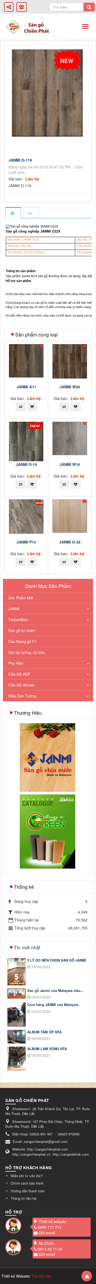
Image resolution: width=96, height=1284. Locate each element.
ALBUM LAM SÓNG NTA (47, 1048)
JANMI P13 (26, 542)
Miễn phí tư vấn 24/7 (27, 1175)
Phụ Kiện (15, 663)
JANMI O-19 (26, 464)
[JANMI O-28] (70, 515)
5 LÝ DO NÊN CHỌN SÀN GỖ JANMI (56, 960)
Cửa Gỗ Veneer (21, 685)
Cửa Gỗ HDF (19, 674)
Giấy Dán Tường (22, 695)
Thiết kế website (52, 1221)
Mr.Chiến (46, 1243)
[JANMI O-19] (27, 441)
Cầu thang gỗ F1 (22, 641)
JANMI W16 (69, 464)
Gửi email (47, 1232)
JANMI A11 (26, 386)
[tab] (13, 213)
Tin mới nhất (27, 947)
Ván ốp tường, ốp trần (26, 652)
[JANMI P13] (27, 516)
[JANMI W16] (70, 437)
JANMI (13, 608)
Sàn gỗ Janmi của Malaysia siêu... (55, 990)
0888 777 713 (49, 1227)
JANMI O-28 (70, 542)
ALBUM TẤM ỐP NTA (44, 1032)
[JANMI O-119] (48, 92)
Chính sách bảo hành (27, 1183)
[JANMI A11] (27, 360)
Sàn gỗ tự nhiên (21, 630)
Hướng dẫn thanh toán (28, 1190)
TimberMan (18, 619)
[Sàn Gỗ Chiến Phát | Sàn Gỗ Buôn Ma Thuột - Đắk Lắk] (13, 26)
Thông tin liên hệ (23, 1198)
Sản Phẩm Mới (20, 597)
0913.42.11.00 (50, 1249)
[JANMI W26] (70, 360)
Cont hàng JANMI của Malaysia (52, 1004)
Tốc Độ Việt (41, 1276)
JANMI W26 (69, 386)
